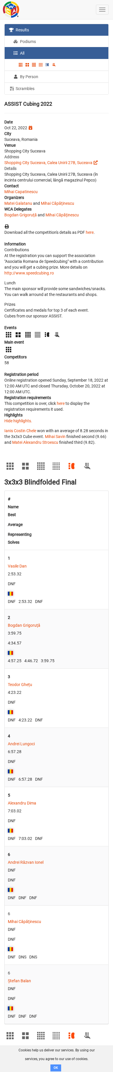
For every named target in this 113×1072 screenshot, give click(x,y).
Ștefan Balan (19, 980)
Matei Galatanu (18, 203)
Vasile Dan (17, 566)
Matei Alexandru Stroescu (35, 442)
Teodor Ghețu (20, 684)
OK (56, 1068)
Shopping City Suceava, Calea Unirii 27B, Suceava (48, 162)
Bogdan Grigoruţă (20, 215)
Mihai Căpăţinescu (57, 203)
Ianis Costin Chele (20, 430)
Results (22, 30)
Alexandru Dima (22, 803)
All (21, 53)
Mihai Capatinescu (21, 191)
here (90, 232)
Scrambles (24, 88)
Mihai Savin (55, 436)
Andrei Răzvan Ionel (25, 862)
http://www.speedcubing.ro (29, 273)
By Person (28, 76)
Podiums (27, 41)
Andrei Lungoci (21, 743)
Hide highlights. (18, 421)
